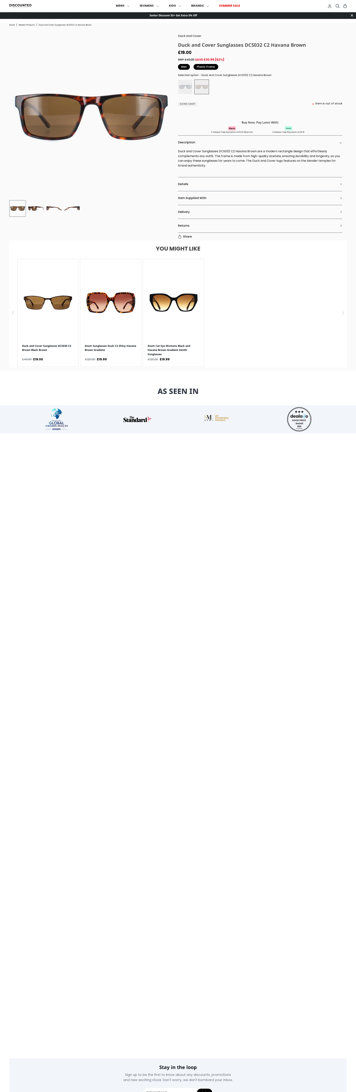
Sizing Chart (187, 104)
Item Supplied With (192, 198)
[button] (13, 312)
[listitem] (48, 313)
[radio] (185, 87)
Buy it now (259, 113)
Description (186, 142)
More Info (248, 132)
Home (12, 25)
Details (183, 184)
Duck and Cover (189, 36)
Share (187, 236)
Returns (183, 225)
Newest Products (27, 25)
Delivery (184, 212)
